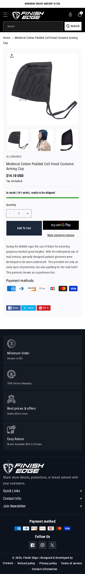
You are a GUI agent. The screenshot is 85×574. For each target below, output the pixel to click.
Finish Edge (30, 557)
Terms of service (71, 563)
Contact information (44, 569)
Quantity (11, 204)
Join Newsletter (14, 506)
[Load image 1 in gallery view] (17, 139)
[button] (7, 14)
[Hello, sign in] (70, 14)
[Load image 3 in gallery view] (67, 139)
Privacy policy (48, 563)
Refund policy (26, 563)
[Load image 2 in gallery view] (42, 139)
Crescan (8, 563)
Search (75, 26)
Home (6, 37)
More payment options (60, 235)
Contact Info (12, 498)
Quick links (11, 491)
